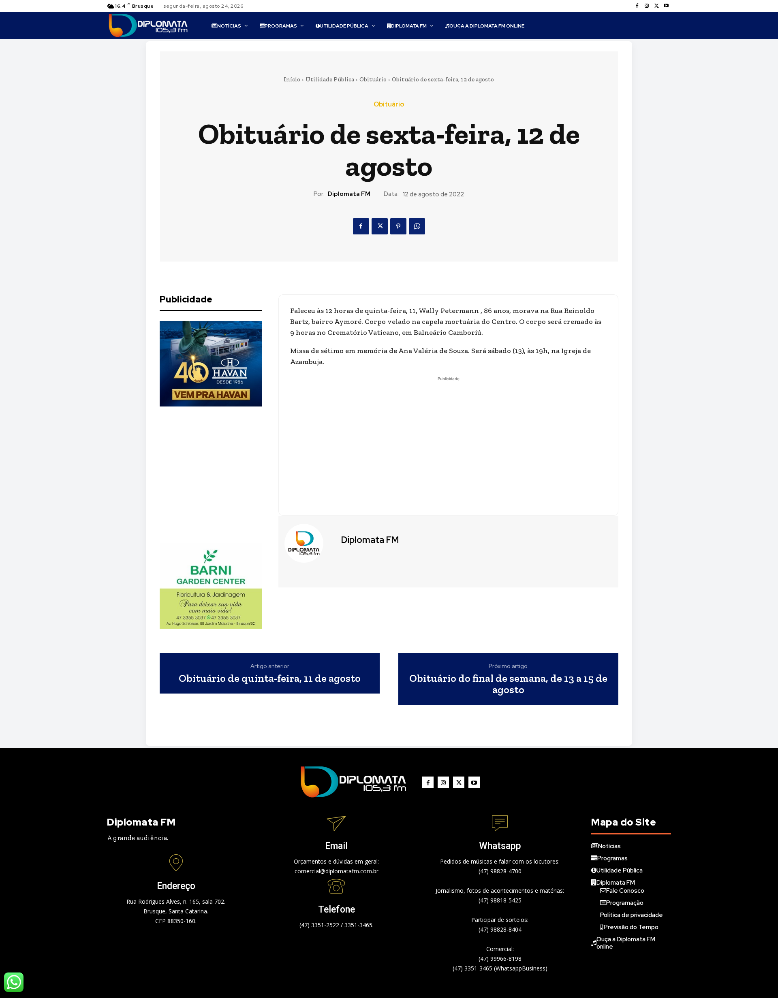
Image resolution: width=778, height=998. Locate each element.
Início (292, 79)
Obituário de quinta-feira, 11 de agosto (270, 678)
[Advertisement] (220, 475)
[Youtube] (666, 6)
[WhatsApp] (417, 226)
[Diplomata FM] (308, 543)
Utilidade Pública (330, 79)
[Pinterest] (398, 226)
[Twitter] (656, 6)
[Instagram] (647, 6)
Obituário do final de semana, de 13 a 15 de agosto (508, 684)
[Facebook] (637, 6)
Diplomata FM (349, 194)
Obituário (373, 79)
